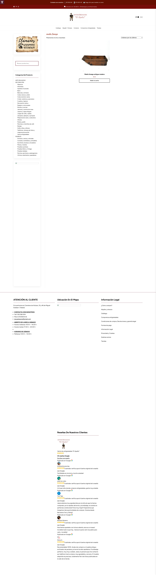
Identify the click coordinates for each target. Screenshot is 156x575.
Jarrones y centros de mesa (25, 109)
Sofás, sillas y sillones (23, 128)
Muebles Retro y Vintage (24, 149)
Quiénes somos (106, 337)
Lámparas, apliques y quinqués (26, 115)
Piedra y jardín (21, 122)
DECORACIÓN (19, 82)
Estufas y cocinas (22, 107)
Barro (18, 91)
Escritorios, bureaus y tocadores (26, 143)
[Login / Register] (137, 17)
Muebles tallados (22, 151)
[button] (2, 2)
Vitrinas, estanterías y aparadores (26, 155)
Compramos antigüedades (88, 28)
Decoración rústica (22, 103)
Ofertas (19, 120)
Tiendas (99, 28)
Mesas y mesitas (22, 145)
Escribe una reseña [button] (63, 458)
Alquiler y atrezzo (67, 28)
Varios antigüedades (23, 134)
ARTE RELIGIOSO (20, 80)
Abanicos (20, 84)
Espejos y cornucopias (23, 105)
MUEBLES (18, 136)
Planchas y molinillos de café (25, 124)
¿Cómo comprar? (106, 305)
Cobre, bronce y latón (23, 95)
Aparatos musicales (23, 88)
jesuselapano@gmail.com (22, 319)
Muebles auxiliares (22, 147)
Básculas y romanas (23, 93)
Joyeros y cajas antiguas (24, 111)
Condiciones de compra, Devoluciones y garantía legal (118, 321)
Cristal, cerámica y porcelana (25, 99)
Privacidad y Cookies (107, 333)
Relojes (19, 126)
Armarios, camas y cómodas (25, 138)
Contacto (76, 28)
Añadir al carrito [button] (94, 80)
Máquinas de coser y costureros (26, 117)
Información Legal (107, 329)
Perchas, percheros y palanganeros (27, 153)
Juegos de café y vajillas (24, 113)
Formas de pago (106, 325)
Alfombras (20, 86)
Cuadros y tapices (22, 101)
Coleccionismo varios (23, 97)
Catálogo (58, 28)
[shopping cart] (139, 17)
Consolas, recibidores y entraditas (27, 140)
